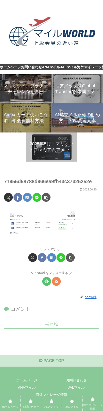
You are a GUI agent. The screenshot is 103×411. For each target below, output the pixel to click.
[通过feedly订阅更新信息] (46, 281)
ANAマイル (27, 387)
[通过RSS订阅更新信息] (56, 281)
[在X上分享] (8, 197)
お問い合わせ (76, 380)
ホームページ (26, 380)
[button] (46, 197)
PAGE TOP (53, 361)
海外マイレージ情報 (51, 395)
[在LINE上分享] (36, 197)
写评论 (51, 323)
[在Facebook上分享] (18, 197)
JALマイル (76, 387)
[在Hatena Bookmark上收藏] (27, 197)
